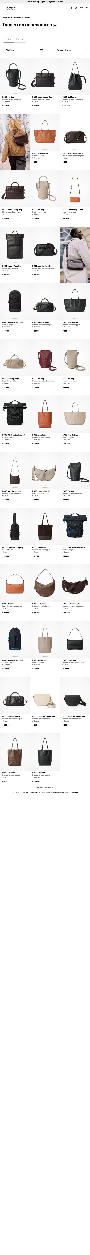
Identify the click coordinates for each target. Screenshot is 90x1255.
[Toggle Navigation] (3, 8)
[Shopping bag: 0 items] (86, 8)
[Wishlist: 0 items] (81, 8)
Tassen (27, 17)
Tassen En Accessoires (11, 17)
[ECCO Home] (11, 8)
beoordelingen (65, 2)
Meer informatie (71, 792)
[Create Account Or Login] (76, 8)
